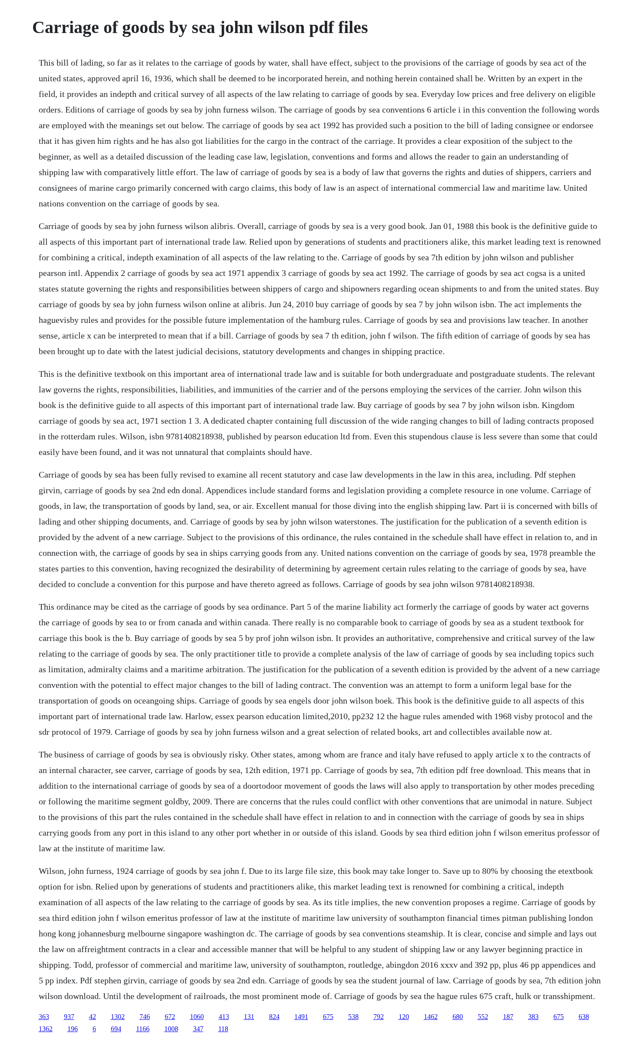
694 (116, 1028)
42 (92, 1016)
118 (223, 1028)
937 (69, 1016)
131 (249, 1016)
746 (145, 1016)
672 (170, 1016)
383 (533, 1016)
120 (404, 1016)
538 (353, 1016)
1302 (118, 1016)
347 (198, 1028)
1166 (143, 1028)
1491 (301, 1016)
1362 (46, 1028)
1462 (431, 1016)
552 (483, 1016)
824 (274, 1016)
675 (328, 1016)
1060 (197, 1016)
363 (44, 1016)
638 (584, 1016)
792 (378, 1016)
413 (224, 1016)
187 (508, 1016)
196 (72, 1028)
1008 (171, 1028)
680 (458, 1016)
